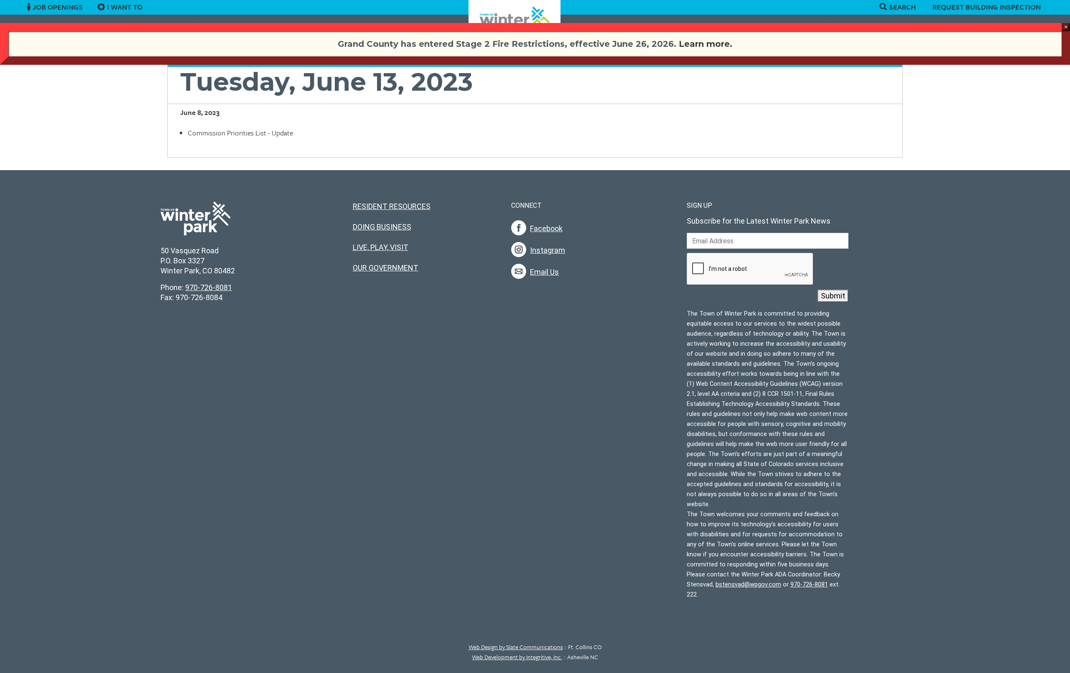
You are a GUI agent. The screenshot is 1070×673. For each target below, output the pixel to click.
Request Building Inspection (986, 7)
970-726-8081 (208, 287)
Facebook (546, 228)
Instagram (547, 250)
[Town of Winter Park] (195, 223)
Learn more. (705, 44)
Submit (833, 295)
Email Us (544, 272)
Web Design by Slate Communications (516, 646)
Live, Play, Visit (380, 247)
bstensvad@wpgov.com (748, 584)
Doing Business (382, 226)
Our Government (385, 267)
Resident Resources (392, 206)
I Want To (125, 7)
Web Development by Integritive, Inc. (517, 657)
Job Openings (58, 7)
